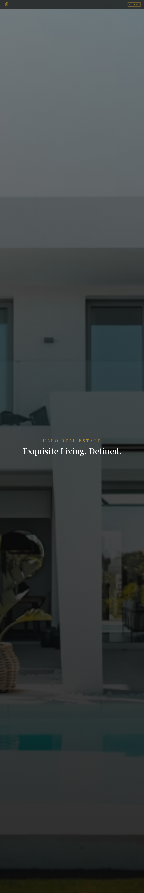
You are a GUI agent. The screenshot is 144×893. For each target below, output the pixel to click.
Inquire (134, 4)
